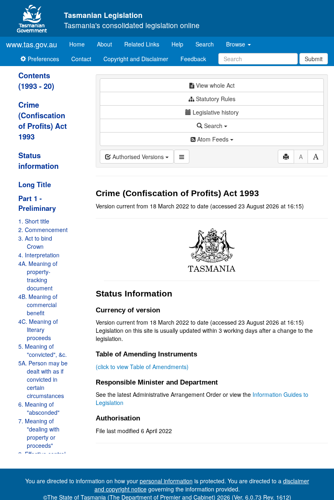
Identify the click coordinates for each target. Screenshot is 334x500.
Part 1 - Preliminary (37, 203)
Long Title (34, 184)
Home (80, 44)
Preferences (42, 59)
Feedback (193, 59)
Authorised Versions (138, 157)
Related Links (141, 44)
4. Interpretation (38, 255)
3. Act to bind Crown (35, 242)
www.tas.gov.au (31, 44)
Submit (314, 59)
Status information (38, 160)
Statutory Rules (214, 99)
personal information (166, 481)
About (104, 44)
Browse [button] (236, 44)
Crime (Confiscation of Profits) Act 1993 (42, 121)
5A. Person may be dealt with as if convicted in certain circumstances (43, 379)
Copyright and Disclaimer (135, 59)
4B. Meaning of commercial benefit (37, 304)
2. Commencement (43, 230)
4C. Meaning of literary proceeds (38, 329)
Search (205, 44)
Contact (81, 59)
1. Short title (33, 221)
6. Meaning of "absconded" (38, 408)
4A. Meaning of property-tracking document (37, 275)
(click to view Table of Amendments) (142, 367)
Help (177, 44)
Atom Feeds (213, 139)
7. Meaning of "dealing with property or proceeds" (38, 433)
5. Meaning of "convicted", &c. (42, 350)
